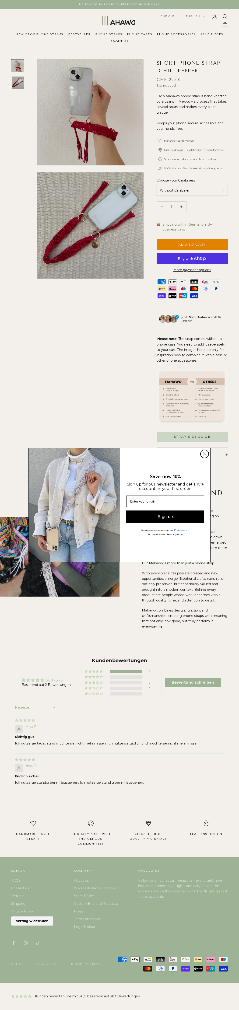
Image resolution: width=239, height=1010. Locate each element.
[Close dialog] (204, 454)
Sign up (165, 516)
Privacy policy (181, 530)
